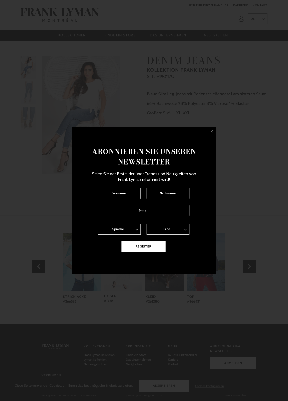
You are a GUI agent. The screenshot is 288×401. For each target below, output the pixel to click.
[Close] (211, 131)
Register (143, 246)
